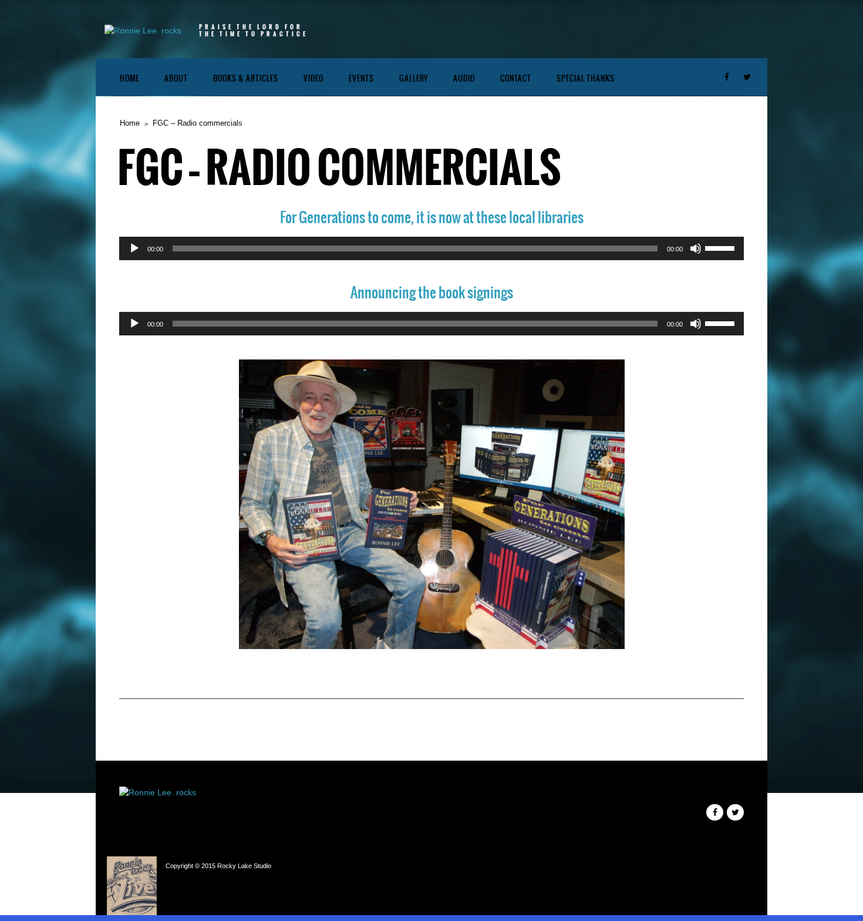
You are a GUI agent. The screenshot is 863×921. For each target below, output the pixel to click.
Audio (464, 78)
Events (361, 78)
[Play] (134, 248)
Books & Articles (245, 78)
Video (313, 78)
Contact (515, 78)
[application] (431, 248)
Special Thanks (586, 78)
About (176, 78)
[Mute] (696, 248)
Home (129, 78)
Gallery (413, 78)
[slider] (721, 247)
